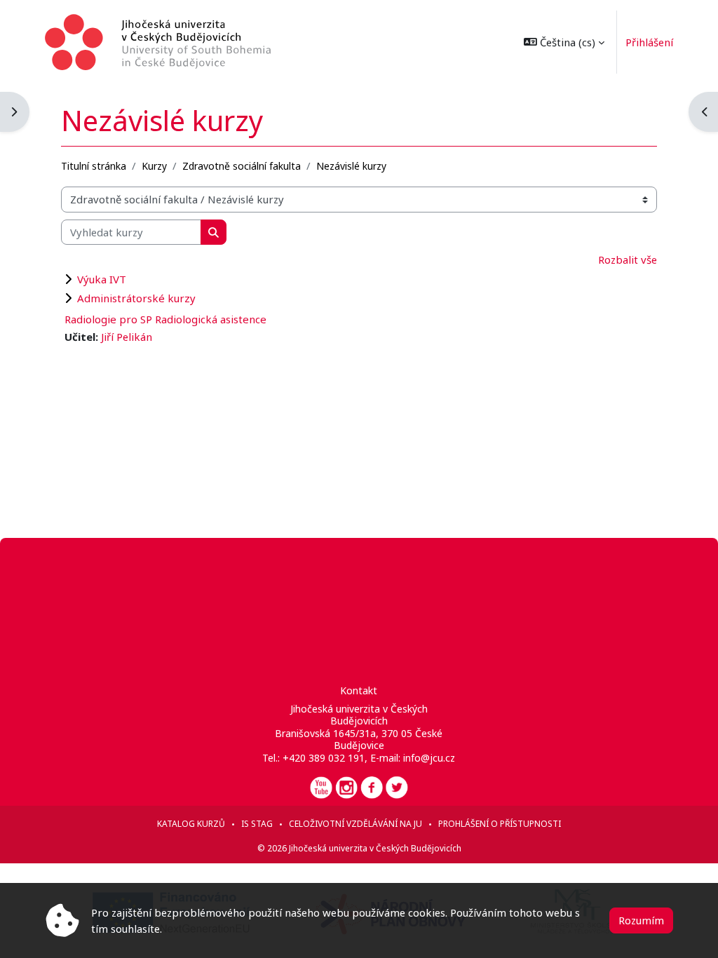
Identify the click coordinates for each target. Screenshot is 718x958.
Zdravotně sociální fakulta (241, 166)
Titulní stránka (93, 166)
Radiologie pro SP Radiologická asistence (165, 319)
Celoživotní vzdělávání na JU (355, 824)
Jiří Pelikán (126, 337)
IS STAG (257, 824)
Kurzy (154, 166)
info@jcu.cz (429, 757)
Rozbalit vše (627, 259)
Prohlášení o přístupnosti (499, 824)
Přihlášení (649, 42)
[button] (564, 42)
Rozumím (641, 920)
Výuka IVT (101, 279)
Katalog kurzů (191, 824)
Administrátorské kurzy (136, 298)
